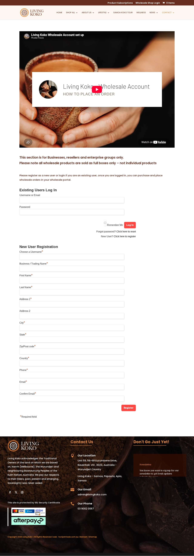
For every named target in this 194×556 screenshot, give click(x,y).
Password (24, 207)
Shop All (70, 13)
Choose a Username (31, 252)
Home (59, 13)
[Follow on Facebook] (10, 492)
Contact (167, 13)
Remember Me (115, 225)
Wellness (141, 13)
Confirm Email (27, 393)
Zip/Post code (27, 346)
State (22, 334)
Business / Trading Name (33, 263)
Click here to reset (126, 231)
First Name (26, 275)
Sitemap (93, 537)
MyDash (83, 537)
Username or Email (29, 195)
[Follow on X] (16, 492)
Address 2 (24, 311)
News (152, 13)
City (22, 323)
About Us (86, 13)
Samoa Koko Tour (123, 13)
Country (24, 358)
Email (23, 382)
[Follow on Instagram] (22, 492)
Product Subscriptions (120, 3)
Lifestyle (102, 13)
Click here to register (125, 236)
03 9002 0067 (86, 508)
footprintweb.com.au (68, 537)
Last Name (25, 287)
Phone (23, 370)
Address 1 (25, 299)
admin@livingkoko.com (92, 494)
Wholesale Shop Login (147, 3)
